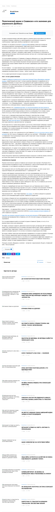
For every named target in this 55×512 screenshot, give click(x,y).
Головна (3, 5)
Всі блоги (8, 5)
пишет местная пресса (14, 120)
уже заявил (29, 194)
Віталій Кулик (13, 5)
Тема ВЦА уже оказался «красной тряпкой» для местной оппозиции (20, 215)
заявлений (24, 44)
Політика (7, 257)
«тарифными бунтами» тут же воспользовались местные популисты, (31, 107)
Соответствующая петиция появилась (39, 211)
